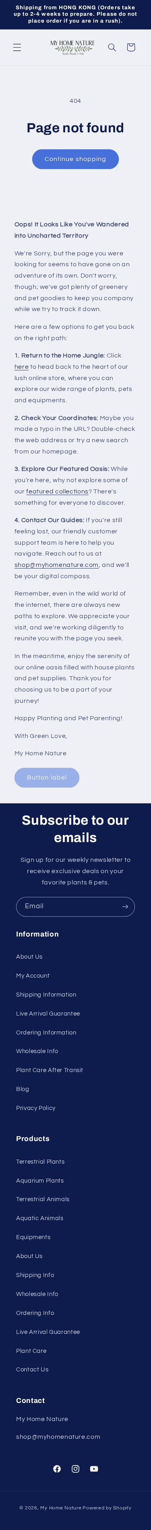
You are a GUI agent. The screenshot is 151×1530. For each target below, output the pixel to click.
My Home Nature (60, 1508)
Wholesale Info (37, 1051)
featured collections (57, 491)
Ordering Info (35, 1313)
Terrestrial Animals (43, 1199)
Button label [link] (47, 777)
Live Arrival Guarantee (48, 1014)
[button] (17, 47)
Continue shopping (75, 159)
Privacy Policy (36, 1108)
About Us (29, 957)
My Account (33, 976)
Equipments (33, 1237)
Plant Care (31, 1351)
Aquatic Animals (39, 1218)
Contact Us (32, 1370)
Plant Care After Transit (49, 1070)
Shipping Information (46, 995)
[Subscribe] (125, 907)
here (21, 367)
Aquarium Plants (40, 1181)
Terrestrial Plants (40, 1162)
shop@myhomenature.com (56, 565)
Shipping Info (35, 1275)
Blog (22, 1089)
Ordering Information (46, 1033)
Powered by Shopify (107, 1508)
